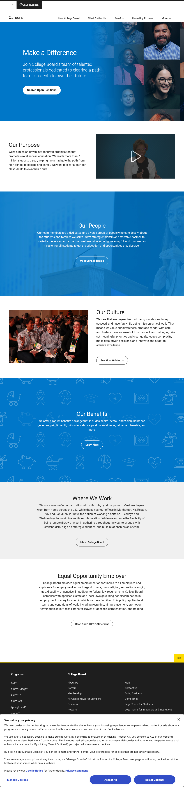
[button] (166, 15)
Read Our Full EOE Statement (92, 624)
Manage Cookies (17, 779)
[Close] (179, 719)
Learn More (92, 444)
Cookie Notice (34, 770)
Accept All (110, 779)
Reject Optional (154, 779)
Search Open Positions (41, 90)
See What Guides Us (112, 360)
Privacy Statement (76, 770)
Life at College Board (92, 542)
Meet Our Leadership (92, 260)
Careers (16, 17)
